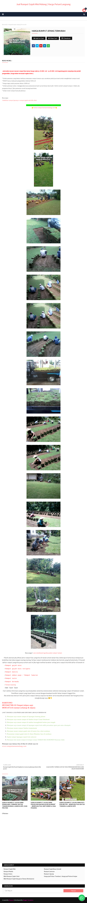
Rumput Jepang (49, 874)
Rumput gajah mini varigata (17, 669)
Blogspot (11, 900)
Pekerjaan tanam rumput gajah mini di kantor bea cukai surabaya (28, 731)
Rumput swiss (11, 678)
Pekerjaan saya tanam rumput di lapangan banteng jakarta (26, 716)
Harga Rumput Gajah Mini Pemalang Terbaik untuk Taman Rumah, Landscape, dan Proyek (14, 805)
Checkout (67, 38)
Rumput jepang (10, 685)
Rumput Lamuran (49, 871)
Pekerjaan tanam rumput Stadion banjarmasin (22, 728)
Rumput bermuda (12, 682)
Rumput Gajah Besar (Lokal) (52, 869)
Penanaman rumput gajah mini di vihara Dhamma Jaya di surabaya (29, 734)
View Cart (53, 38)
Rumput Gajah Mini (9, 869)
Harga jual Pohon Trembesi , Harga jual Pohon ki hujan (60, 876)
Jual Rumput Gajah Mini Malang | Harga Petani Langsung (43, 4)
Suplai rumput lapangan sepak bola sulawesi (22, 737)
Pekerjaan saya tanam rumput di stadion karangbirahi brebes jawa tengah (31, 722)
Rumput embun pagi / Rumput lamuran (21, 675)
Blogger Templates (28, 900)
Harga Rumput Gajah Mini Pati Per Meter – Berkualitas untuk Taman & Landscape (72, 804)
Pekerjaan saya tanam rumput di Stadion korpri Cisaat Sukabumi (28, 719)
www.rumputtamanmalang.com (44, 107)
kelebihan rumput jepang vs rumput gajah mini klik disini (19, 100)
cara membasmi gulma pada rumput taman (47, 653)
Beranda (4, 24)
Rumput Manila (8, 871)
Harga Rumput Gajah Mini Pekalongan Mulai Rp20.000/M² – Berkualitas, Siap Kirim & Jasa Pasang (43, 805)
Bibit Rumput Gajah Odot (11, 876)
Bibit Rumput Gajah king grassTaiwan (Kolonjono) (19, 879)
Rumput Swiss (8, 874)
